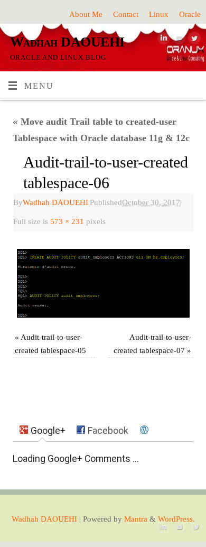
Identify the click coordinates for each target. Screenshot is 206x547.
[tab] (42, 431)
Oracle (190, 14)
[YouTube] (177, 41)
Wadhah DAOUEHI (67, 42)
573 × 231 (67, 221)
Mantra (135, 519)
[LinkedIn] (162, 41)
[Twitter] (193, 41)
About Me (85, 14)
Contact (125, 14)
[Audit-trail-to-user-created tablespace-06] (103, 283)
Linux (158, 14)
